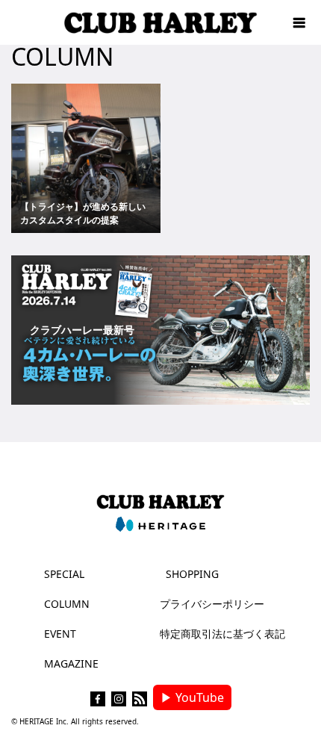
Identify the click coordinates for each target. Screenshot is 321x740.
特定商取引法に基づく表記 (222, 633)
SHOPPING (192, 574)
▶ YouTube (192, 697)
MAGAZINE (71, 663)
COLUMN (67, 604)
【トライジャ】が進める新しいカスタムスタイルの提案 (83, 213)
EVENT (60, 633)
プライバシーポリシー (212, 604)
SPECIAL (64, 574)
